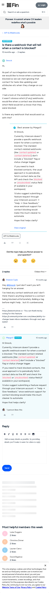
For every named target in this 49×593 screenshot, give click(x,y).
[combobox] (24, 12)
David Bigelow (16, 557)
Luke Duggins (16, 532)
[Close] (45, 565)
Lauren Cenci (16, 548)
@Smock (11, 285)
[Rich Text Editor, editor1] (24, 450)
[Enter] (4, 12)
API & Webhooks (12, 33)
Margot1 (9, 338)
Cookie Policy (41, 587)
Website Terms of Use (11, 587)
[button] (3, 5)
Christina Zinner (17, 540)
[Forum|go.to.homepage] (13, 5)
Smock (9, 60)
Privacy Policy (26, 587)
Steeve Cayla (12, 280)
